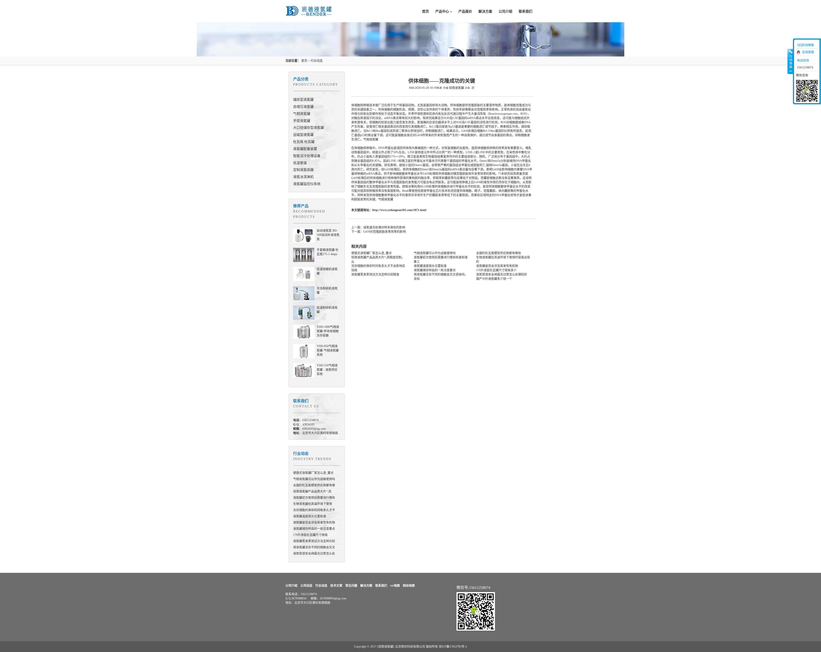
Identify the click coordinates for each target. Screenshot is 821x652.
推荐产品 (301, 206)
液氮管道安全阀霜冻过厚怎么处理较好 (501, 274)
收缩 (790, 61)
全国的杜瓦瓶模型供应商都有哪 (314, 485)
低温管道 (300, 163)
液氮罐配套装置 (305, 149)
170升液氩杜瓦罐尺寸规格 (310, 534)
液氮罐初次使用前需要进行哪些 (314, 497)
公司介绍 (505, 11)
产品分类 (301, 79)
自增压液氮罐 (303, 106)
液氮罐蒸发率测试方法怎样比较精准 (375, 274)
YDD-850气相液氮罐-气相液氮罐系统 (328, 350)
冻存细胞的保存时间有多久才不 (314, 510)
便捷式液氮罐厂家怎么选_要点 (313, 472)
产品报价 (465, 11)
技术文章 (336, 585)
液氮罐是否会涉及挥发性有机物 (314, 522)
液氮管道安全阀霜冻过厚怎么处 (314, 553)
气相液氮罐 (301, 114)
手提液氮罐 (301, 121)
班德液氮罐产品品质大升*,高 (312, 491)
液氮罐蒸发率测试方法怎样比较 (314, 541)
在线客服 (808, 52)
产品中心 (442, 11)
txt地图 (395, 585)
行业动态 (317, 60)
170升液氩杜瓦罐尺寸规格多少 (496, 270)
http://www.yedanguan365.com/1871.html (399, 210)
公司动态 (306, 585)
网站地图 (409, 585)
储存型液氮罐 (303, 99)
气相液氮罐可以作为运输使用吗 (314, 479)
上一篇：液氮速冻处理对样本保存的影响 (378, 227)
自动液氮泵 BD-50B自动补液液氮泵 (328, 235)
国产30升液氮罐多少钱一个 (494, 278)
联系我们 (525, 11)
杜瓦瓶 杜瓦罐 (304, 142)
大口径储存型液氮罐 (308, 127)
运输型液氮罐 (303, 135)
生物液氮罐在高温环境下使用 (312, 503)
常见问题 (351, 585)
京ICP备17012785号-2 (453, 646)
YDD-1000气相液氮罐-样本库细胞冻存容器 (328, 331)
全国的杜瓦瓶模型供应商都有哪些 (498, 253)
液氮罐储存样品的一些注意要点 (314, 528)
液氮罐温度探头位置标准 (309, 516)
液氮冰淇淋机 (303, 177)
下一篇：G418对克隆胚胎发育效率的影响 (378, 231)
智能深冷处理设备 (306, 156)
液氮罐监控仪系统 (306, 184)
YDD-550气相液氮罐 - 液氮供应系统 (327, 370)
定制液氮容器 (303, 170)
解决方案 (485, 11)
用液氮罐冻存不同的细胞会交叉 (314, 547)
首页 (425, 11)
